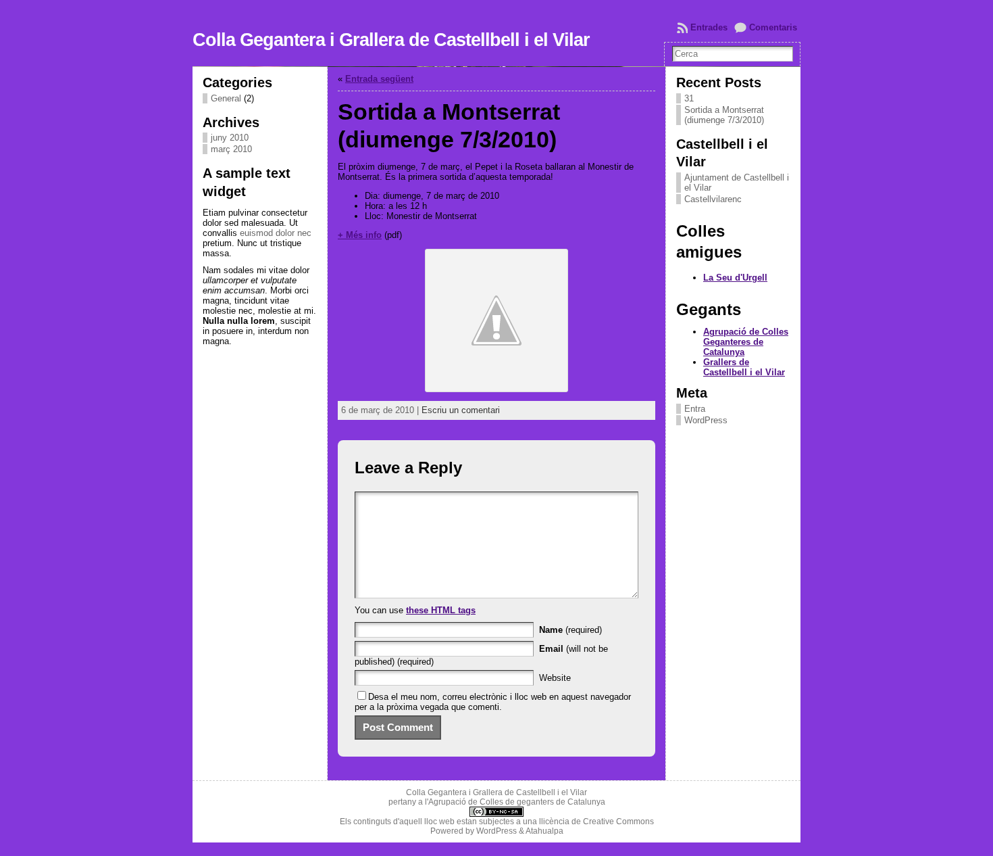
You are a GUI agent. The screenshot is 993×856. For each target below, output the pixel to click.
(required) (570, 630)
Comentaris (773, 27)
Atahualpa (544, 831)
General (226, 98)
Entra (694, 409)
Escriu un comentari (461, 410)
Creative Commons (618, 821)
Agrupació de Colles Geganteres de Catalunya (745, 342)
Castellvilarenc (713, 199)
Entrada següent (379, 79)
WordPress (706, 420)
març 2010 (231, 149)
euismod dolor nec (275, 233)
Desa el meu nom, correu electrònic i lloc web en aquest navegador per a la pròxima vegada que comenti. (493, 702)
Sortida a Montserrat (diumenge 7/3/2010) (724, 115)
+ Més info (360, 235)
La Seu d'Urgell (735, 277)
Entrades (709, 27)
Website (555, 678)
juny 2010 (230, 138)
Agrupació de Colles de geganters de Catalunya (516, 802)
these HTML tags (441, 610)
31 (689, 98)
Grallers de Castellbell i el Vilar (744, 367)
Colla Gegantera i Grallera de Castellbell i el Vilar (391, 40)
